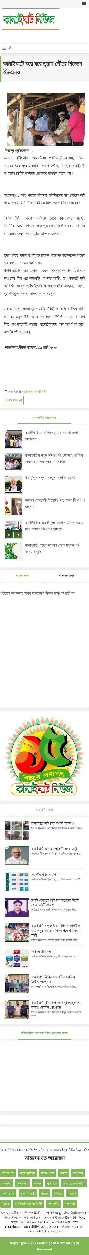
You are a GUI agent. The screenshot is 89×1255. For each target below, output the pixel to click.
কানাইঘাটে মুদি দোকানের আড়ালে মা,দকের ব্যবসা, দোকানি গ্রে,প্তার (55, 1005)
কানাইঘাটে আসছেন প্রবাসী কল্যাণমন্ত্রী (54, 849)
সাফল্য (37, 1183)
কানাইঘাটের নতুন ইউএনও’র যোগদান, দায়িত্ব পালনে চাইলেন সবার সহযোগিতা (54, 458)
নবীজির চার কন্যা (41, 951)
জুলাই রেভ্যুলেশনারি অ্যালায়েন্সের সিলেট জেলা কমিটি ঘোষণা (55, 902)
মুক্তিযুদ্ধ (52, 1183)
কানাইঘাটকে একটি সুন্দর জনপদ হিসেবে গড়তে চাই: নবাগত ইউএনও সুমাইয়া (54, 526)
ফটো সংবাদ (8, 1193)
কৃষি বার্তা (78, 1173)
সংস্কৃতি (6, 1183)
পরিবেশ (44, 1193)
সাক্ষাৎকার (70, 1203)
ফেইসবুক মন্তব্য (67, 575)
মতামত (63, 1173)
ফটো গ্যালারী (27, 1193)
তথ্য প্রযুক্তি (27, 1173)
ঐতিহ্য (58, 1193)
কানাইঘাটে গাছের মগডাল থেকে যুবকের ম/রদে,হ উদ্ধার (52, 548)
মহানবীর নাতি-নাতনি (43, 874)
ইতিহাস (72, 1193)
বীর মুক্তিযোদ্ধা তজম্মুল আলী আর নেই (50, 477)
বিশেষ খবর (8, 1173)
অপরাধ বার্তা (47, 1173)
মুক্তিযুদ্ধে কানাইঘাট (74, 1183)
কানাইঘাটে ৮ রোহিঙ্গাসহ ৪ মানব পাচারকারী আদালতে (52, 436)
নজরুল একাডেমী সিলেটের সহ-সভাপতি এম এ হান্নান (55, 503)
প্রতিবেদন (22, 1183)
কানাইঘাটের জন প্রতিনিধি (28, 1203)
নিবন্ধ (5, 1203)
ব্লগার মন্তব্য (23, 575)
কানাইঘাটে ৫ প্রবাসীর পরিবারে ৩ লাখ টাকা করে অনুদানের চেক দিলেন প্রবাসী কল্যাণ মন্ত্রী (55, 930)
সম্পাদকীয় (53, 1203)
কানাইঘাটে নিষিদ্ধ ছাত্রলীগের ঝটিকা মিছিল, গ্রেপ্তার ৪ (53, 979)
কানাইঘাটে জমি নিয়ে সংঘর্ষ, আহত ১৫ (53, 823)
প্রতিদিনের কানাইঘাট (34, 391)
